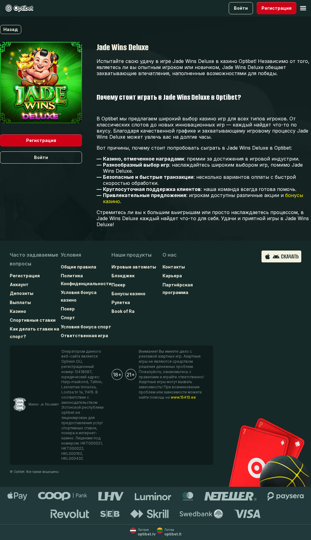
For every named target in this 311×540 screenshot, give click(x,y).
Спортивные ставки (33, 320)
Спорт (68, 317)
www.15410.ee (183, 397)
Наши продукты (131, 255)
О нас (169, 255)
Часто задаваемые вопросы (34, 259)
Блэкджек (123, 275)
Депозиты (21, 293)
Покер (68, 308)
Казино (18, 311)
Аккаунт (19, 284)
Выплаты (20, 302)
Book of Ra (123, 311)
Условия (71, 255)
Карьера (172, 275)
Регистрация (25, 275)
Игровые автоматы (133, 266)
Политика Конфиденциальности (86, 279)
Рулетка (120, 302)
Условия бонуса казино (79, 296)
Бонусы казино (128, 293)
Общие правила (78, 266)
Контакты (173, 266)
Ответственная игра (84, 335)
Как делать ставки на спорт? (34, 332)
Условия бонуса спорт (86, 326)
